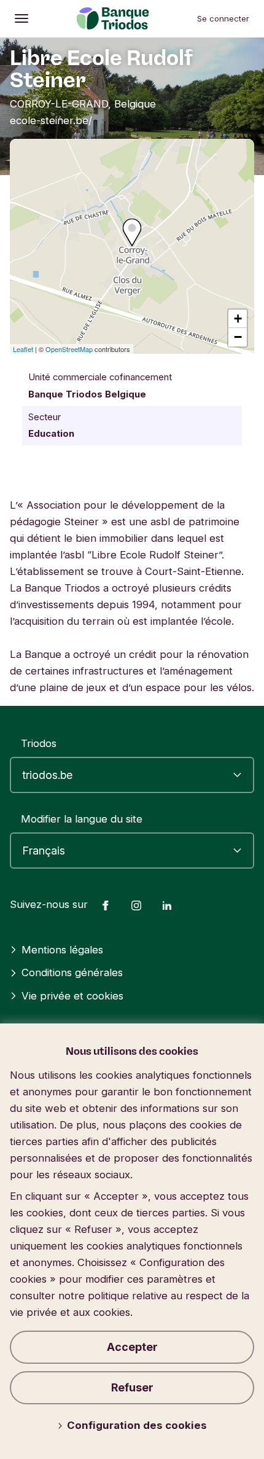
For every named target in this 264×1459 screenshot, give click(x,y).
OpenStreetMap (69, 349)
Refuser (132, 1387)
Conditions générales (72, 972)
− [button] (238, 337)
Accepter (132, 1346)
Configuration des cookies (137, 1425)
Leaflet (23, 349)
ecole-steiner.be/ (51, 120)
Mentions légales (62, 950)
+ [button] (238, 318)
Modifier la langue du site (81, 819)
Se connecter (223, 18)
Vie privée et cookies (72, 996)
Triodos (38, 743)
